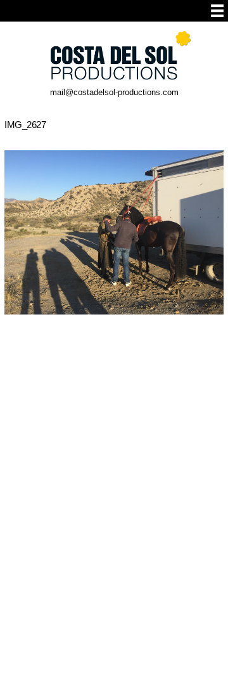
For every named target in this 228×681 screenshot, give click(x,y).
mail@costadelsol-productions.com (114, 92)
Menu (217, 10)
